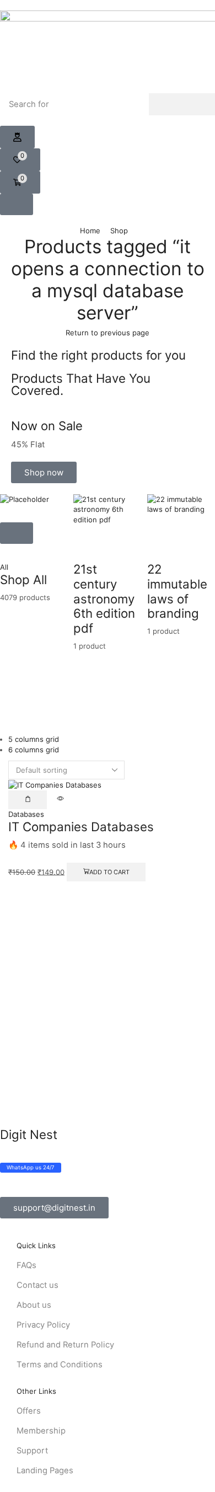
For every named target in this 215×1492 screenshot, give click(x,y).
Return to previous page (107, 332)
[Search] (182, 104)
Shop (119, 230)
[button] (17, 137)
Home (90, 230)
